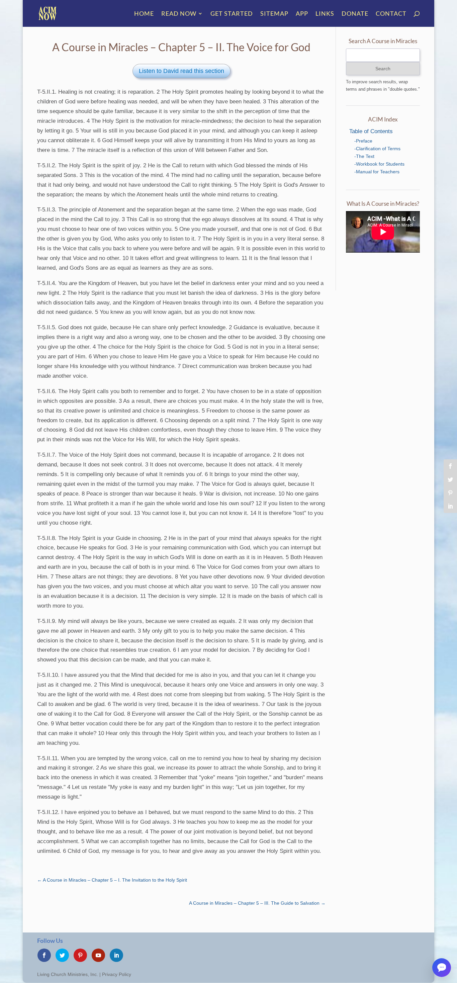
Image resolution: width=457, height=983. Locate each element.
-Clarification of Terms (377, 148)
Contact (391, 14)
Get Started (231, 14)
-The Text (364, 156)
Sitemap (274, 14)
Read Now (178, 14)
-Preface (363, 141)
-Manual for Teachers (376, 171)
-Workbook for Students (379, 164)
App (302, 14)
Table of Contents (371, 131)
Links (324, 14)
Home (144, 14)
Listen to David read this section (181, 71)
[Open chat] (441, 967)
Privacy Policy (116, 974)
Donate (355, 14)
